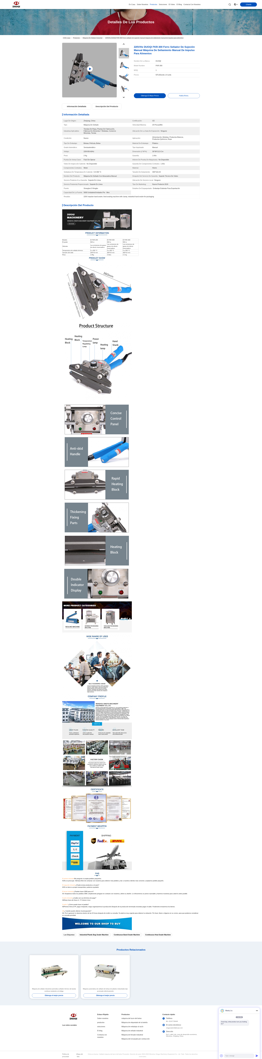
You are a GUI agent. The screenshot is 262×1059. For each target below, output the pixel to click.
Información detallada (76, 106)
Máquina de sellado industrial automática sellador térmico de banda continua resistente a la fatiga (54, 990)
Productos (76, 38)
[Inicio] (73, 1019)
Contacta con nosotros (102, 1036)
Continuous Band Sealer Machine (127, 935)
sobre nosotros (142, 4)
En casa (132, 4)
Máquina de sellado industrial (92, 38)
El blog (99, 1031)
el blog (179, 4)
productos (153, 4)
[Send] (257, 1055)
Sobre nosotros (102, 1018)
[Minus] (257, 1010)
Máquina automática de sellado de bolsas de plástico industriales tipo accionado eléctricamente (105, 990)
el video (172, 4)
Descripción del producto (107, 106)
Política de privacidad (65, 1055)
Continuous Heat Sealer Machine (158, 935)
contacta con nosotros (192, 4)
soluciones (163, 4)
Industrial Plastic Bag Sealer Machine (94, 935)
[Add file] (221, 1055)
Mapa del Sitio (80, 1055)
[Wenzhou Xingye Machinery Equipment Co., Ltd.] (16, 4)
